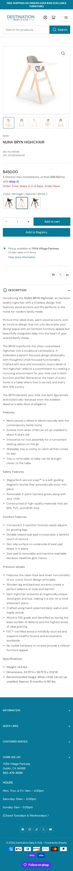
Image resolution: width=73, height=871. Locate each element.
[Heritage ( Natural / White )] (22, 203)
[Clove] (34, 203)
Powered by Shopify (56, 842)
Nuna (6, 135)
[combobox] (36, 30)
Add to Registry (36, 232)
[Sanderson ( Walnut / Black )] (9, 203)
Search (62, 30)
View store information (21, 257)
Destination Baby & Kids (29, 842)
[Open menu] (66, 17)
